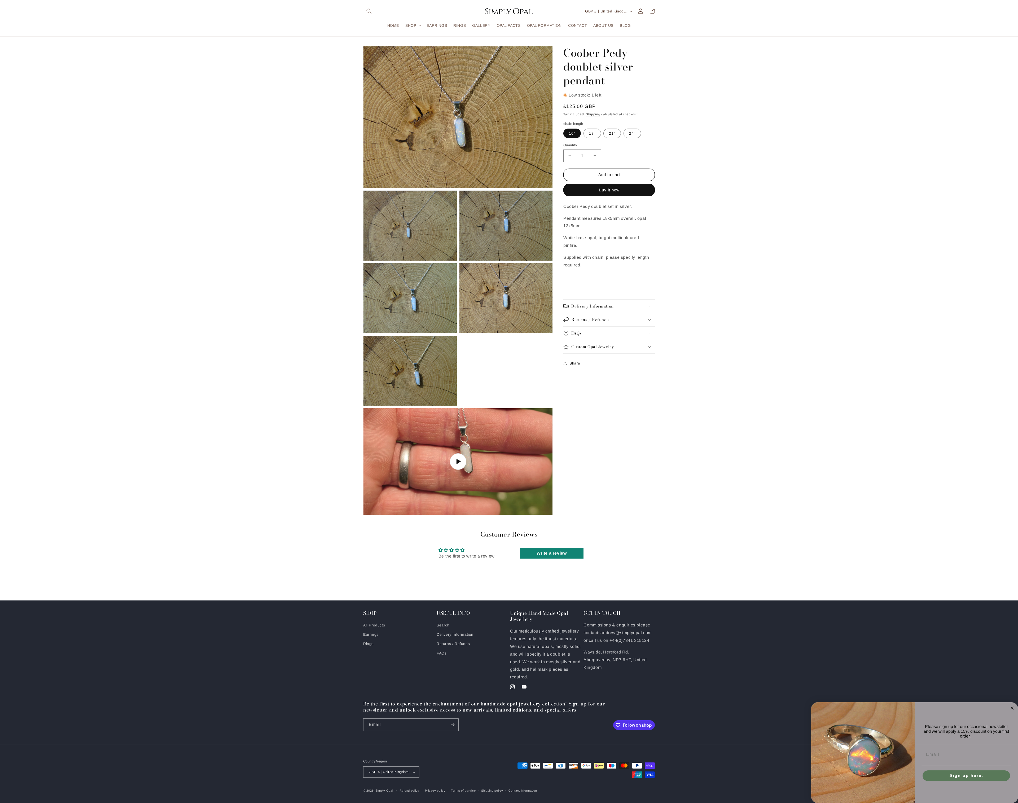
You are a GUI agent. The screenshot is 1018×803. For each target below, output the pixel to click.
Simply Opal (385, 790)
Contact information (522, 790)
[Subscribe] (452, 724)
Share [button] (574, 363)
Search (443, 625)
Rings (368, 644)
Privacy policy (435, 790)
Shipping (593, 114)
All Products (374, 625)
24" (632, 133)
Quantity (570, 145)
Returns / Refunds (453, 644)
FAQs (441, 653)
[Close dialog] (1012, 708)
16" (572, 133)
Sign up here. (966, 775)
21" (612, 133)
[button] (369, 11)
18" (592, 133)
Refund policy (409, 790)
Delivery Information (455, 635)
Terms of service (463, 790)
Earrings (371, 635)
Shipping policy (492, 790)
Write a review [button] (552, 553)
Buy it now (609, 190)
